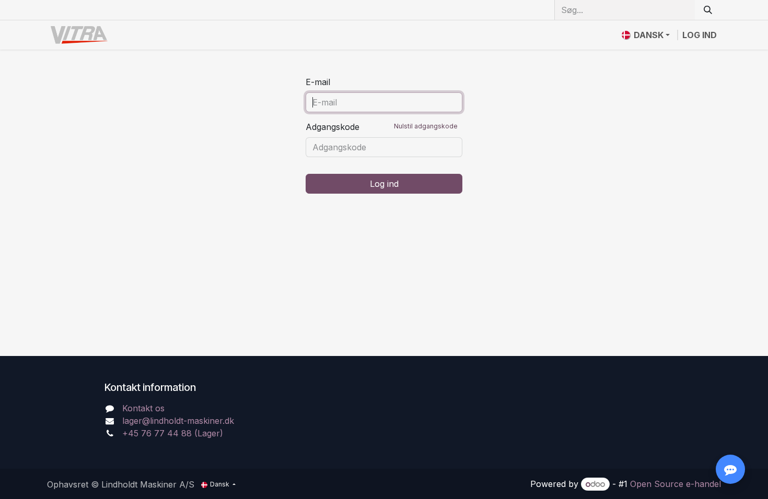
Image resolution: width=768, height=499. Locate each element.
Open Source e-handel (675, 484)
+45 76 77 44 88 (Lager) (172, 433)
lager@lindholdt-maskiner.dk (178, 420)
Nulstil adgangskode (426, 126)
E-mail (318, 82)
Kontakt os (143, 408)
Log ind (699, 35)
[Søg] (708, 10)
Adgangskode (382, 127)
